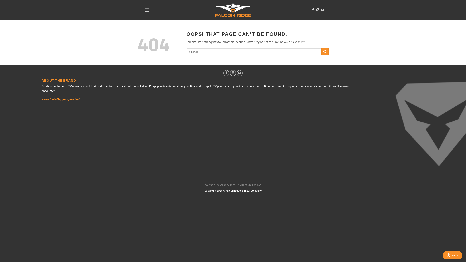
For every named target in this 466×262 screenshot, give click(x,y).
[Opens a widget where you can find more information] (452, 255)
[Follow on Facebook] (313, 10)
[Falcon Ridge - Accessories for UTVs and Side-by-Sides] (233, 10)
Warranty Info (226, 185)
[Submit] (325, 51)
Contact (210, 185)
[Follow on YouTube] (322, 10)
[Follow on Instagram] (317, 10)
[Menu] (147, 10)
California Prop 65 (249, 185)
